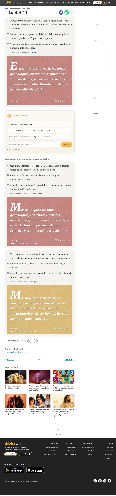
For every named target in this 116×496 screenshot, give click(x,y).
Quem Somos (108, 454)
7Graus (16, 481)
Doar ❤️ (10, 454)
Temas (110, 443)
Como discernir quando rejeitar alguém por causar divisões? (32, 137)
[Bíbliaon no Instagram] (104, 480)
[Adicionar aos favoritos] (72, 12)
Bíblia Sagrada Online (13, 4)
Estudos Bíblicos (52, 451)
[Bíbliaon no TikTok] (100, 480)
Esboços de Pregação (51, 454)
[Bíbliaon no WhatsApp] (95, 480)
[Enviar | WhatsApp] (66, 12)
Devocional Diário (70, 454)
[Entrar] (105, 3)
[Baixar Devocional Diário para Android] (14, 470)
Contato (110, 447)
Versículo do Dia (71, 443)
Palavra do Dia (71, 451)
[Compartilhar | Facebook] (61, 12)
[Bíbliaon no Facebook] (109, 480)
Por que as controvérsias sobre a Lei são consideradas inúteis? (32, 130)
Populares (91, 451)
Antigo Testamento (36, 3)
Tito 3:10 (68, 359)
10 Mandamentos (52, 447)
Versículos (65, 3)
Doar (97, 3)
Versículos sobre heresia (17, 352)
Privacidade (109, 451)
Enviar (66, 144)
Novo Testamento (53, 3)
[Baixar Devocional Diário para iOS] (35, 470)
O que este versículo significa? (20, 124)
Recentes (91, 454)
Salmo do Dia (71, 447)
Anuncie (110, 458)
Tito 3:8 (10, 359)
